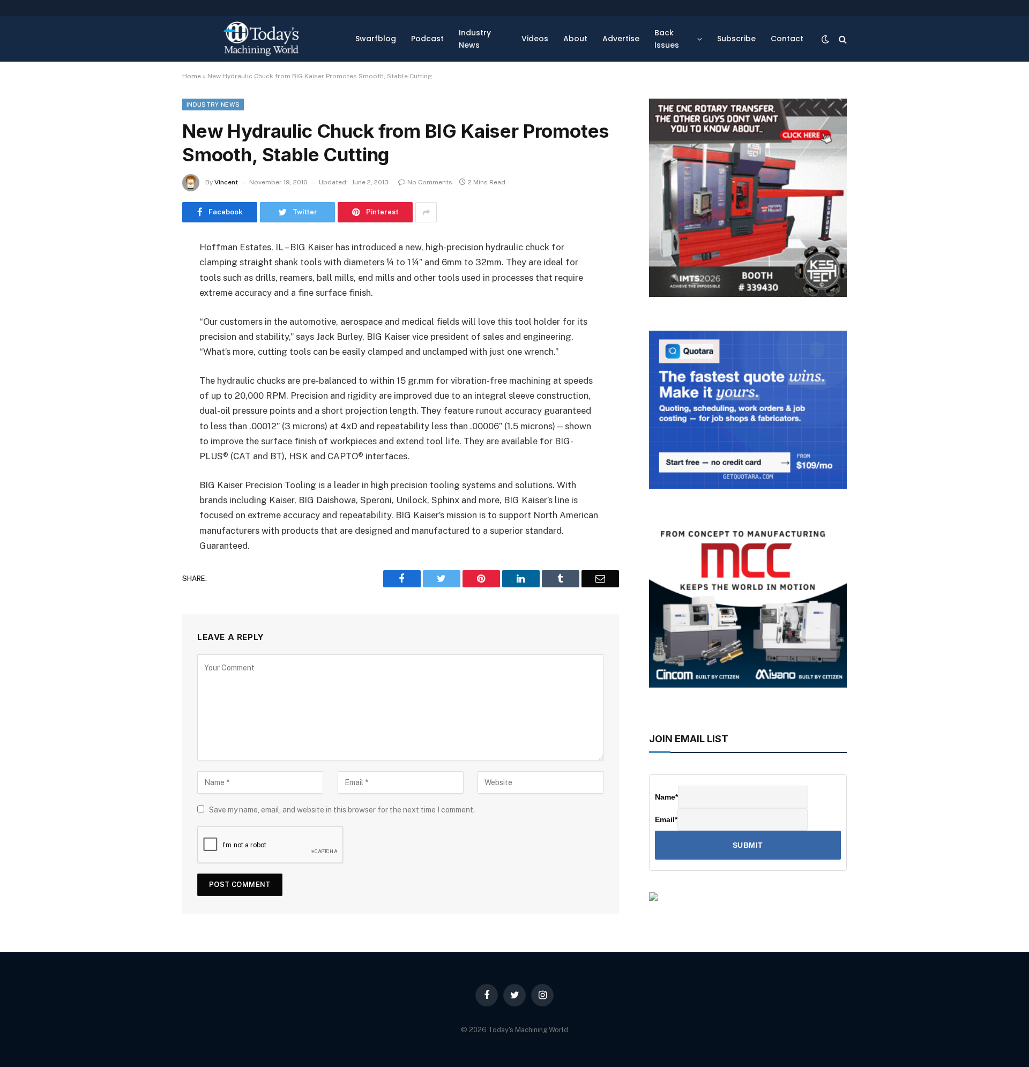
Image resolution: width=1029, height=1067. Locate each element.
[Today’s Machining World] (261, 39)
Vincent (226, 182)
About (575, 38)
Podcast (427, 38)
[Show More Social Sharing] (426, 212)
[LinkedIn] (144, 330)
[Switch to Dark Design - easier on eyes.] (825, 39)
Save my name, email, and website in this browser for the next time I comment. (342, 809)
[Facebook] (144, 275)
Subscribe (736, 38)
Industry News (475, 38)
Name (666, 797)
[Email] (144, 385)
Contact (787, 38)
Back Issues (666, 38)
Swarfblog (375, 38)
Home (191, 76)
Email (666, 819)
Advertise (620, 38)
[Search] (842, 39)
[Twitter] (144, 303)
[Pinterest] (144, 357)
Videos (534, 38)
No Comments (429, 182)
